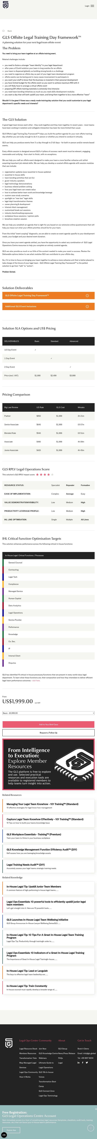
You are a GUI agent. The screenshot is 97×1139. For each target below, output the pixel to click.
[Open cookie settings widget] (4, 1135)
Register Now (11, 1130)
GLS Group (62, 1048)
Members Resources (27, 1053)
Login (87, 6)
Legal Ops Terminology (48, 1095)
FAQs (60, 1058)
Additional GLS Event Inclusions (20, 306)
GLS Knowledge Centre (48, 1053)
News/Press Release (66, 1053)
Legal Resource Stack (28, 1048)
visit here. (36, 680)
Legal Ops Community (28, 1072)
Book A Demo (83, 1048)
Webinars (43, 1058)
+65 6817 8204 (87, 1058)
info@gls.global (89, 1053)
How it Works (25, 1077)
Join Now (42, 1048)
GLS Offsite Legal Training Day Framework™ (27, 295)
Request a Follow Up (48, 733)
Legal (60, 1063)
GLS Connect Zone (46, 1091)
